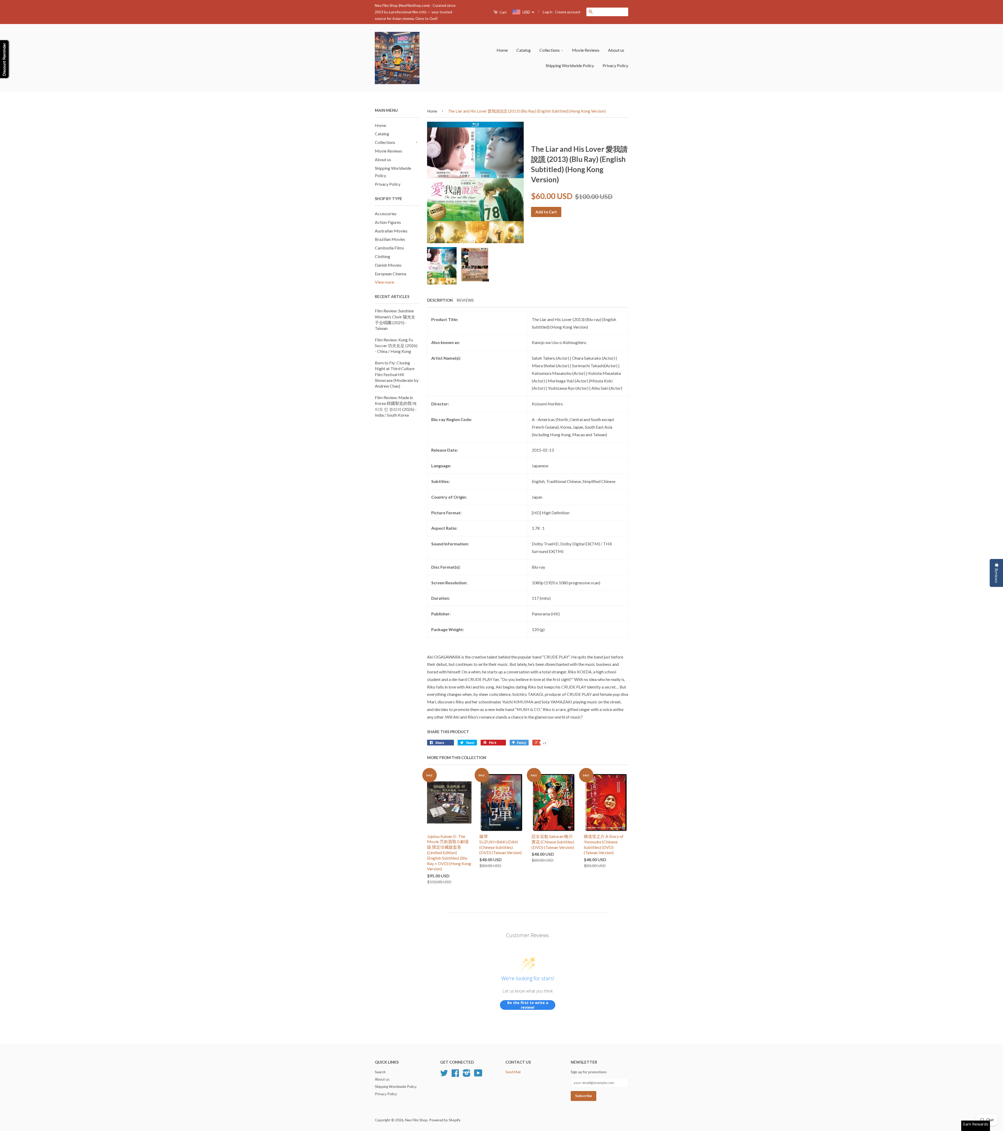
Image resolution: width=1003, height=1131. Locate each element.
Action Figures (388, 222)
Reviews (465, 300)
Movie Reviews (585, 50)
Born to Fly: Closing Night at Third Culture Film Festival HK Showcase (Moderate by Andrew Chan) (396, 374)
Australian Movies (391, 230)
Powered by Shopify (444, 1120)
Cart (503, 12)
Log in (547, 12)
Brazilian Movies (390, 239)
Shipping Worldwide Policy (570, 65)
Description (440, 300)
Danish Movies (388, 265)
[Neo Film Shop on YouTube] (478, 1075)
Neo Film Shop (416, 1120)
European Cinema (390, 273)
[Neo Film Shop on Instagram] (467, 1075)
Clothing (382, 256)
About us (616, 50)
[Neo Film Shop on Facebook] (455, 1075)
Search (380, 1072)
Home (502, 50)
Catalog (523, 50)
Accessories (385, 213)
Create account (567, 12)
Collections (550, 50)
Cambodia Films (389, 247)
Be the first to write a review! (527, 1005)
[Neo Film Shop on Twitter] (444, 1075)
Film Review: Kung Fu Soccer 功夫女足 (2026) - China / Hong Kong (396, 345)
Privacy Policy (615, 65)
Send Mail (513, 1072)
